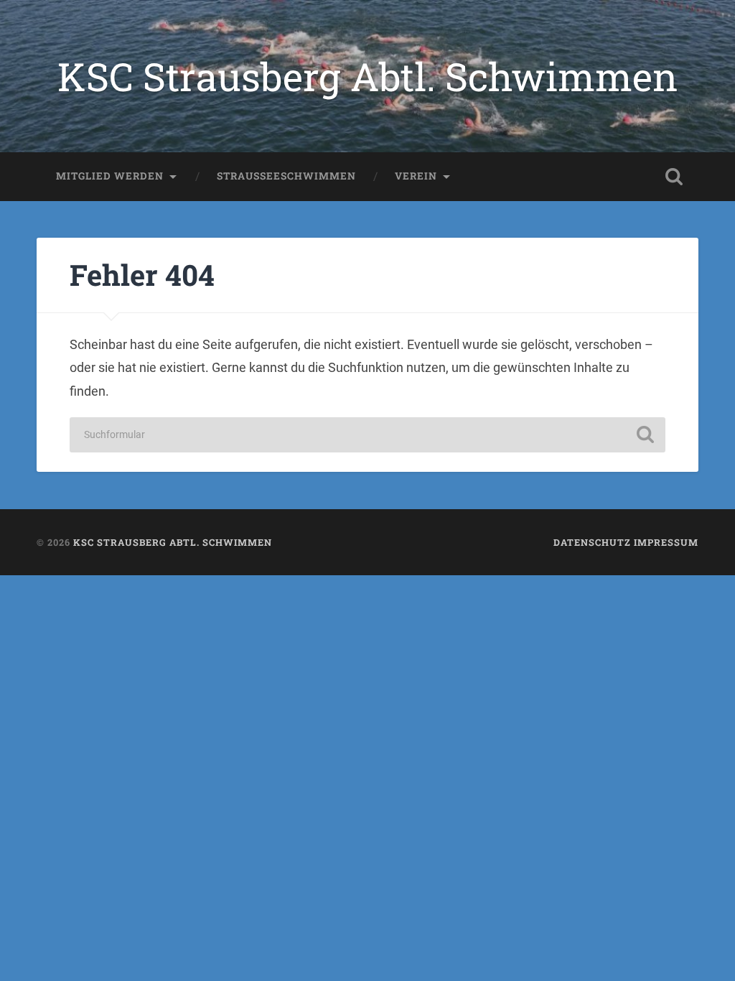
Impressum (666, 542)
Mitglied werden (110, 175)
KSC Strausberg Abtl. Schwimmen (367, 76)
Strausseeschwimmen (286, 175)
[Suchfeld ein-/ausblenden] (674, 176)
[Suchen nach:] (367, 434)
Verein (416, 175)
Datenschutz (592, 542)
